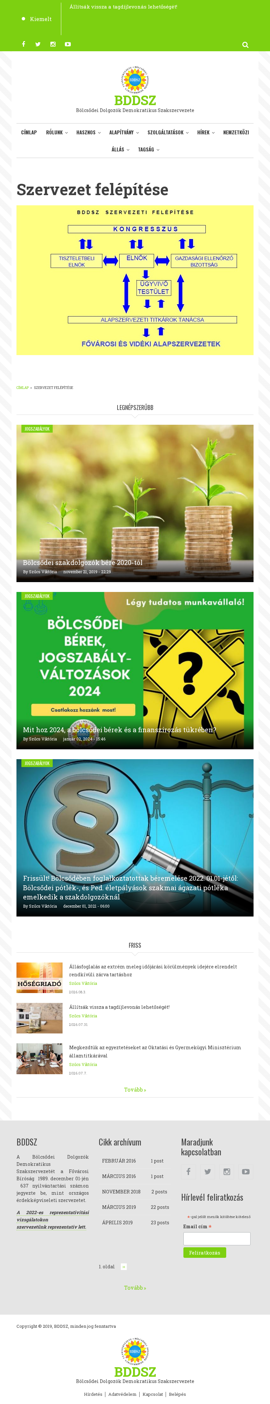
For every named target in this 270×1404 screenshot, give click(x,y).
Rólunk (54, 132)
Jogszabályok (37, 428)
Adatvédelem (122, 1394)
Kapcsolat (153, 1394)
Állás (118, 149)
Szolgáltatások (165, 132)
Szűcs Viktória (43, 571)
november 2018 (121, 1192)
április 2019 (117, 1222)
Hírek (203, 132)
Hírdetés (93, 1394)
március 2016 (119, 1176)
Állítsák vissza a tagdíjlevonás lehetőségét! (123, 6)
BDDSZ (135, 100)
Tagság (146, 149)
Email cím (197, 1227)
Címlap (29, 132)
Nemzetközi (236, 132)
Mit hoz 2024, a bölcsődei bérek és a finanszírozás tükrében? (119, 729)
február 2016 (119, 1161)
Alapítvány (121, 132)
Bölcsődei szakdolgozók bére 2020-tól (83, 562)
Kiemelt (41, 18)
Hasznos (85, 132)
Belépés (177, 1394)
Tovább (133, 1089)
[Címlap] (135, 79)
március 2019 (119, 1207)
